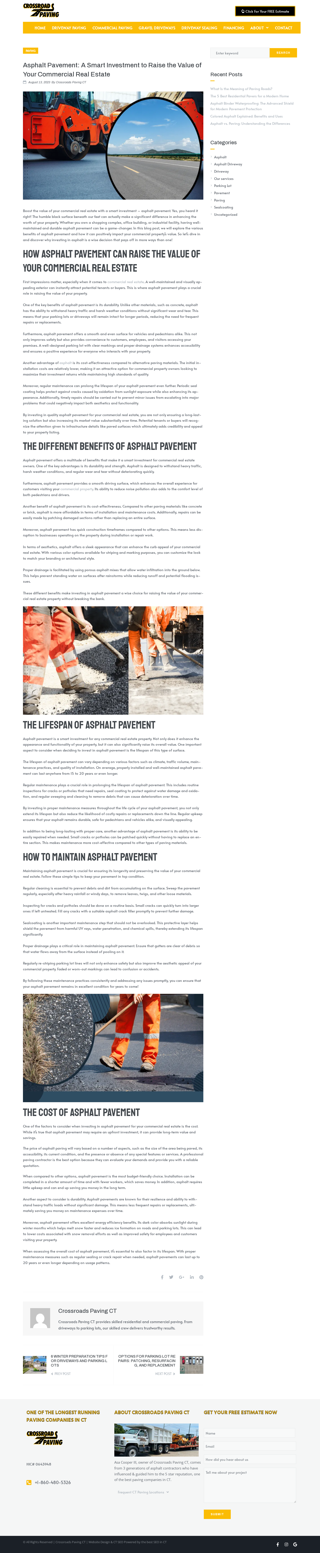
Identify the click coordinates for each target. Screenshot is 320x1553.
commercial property (76, 488)
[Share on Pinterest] (201, 1277)
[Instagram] (286, 1544)
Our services (224, 178)
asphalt (66, 362)
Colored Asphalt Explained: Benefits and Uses (246, 116)
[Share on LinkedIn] (192, 1277)
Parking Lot (222, 185)
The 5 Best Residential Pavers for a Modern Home (249, 95)
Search (283, 52)
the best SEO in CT (154, 1542)
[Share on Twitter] (171, 1277)
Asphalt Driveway (228, 163)
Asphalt (220, 156)
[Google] (295, 1544)
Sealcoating (223, 207)
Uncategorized (225, 214)
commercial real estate (126, 281)
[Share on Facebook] (162, 1277)
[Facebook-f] (278, 1544)
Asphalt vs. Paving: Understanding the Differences (250, 123)
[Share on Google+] (181, 1277)
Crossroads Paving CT (71, 82)
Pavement (222, 192)
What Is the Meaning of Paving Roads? (241, 88)
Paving (31, 51)
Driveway (221, 171)
